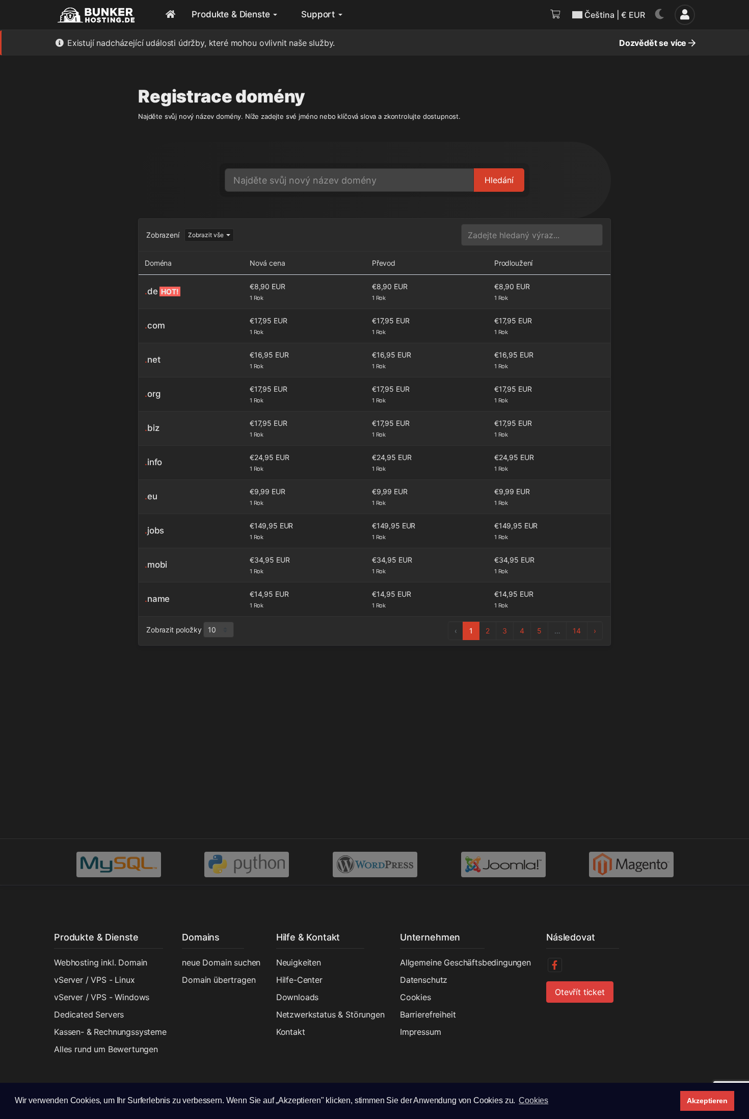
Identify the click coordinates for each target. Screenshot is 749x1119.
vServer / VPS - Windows (101, 997)
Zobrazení (162, 235)
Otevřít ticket (580, 992)
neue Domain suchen (221, 962)
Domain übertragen (218, 980)
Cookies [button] (533, 1100)
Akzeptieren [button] (707, 1101)
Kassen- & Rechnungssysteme (110, 1032)
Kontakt (290, 1032)
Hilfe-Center (299, 980)
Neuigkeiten (298, 962)
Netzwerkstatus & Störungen (330, 1014)
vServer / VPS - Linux (94, 980)
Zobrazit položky (173, 629)
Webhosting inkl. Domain (100, 962)
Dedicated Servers (89, 1014)
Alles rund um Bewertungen (106, 1049)
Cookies (415, 997)
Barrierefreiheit (428, 1014)
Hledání (499, 180)
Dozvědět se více (653, 43)
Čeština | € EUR (614, 15)
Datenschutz (423, 980)
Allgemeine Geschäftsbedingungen (465, 962)
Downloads (297, 997)
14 (577, 630)
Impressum (420, 1032)
